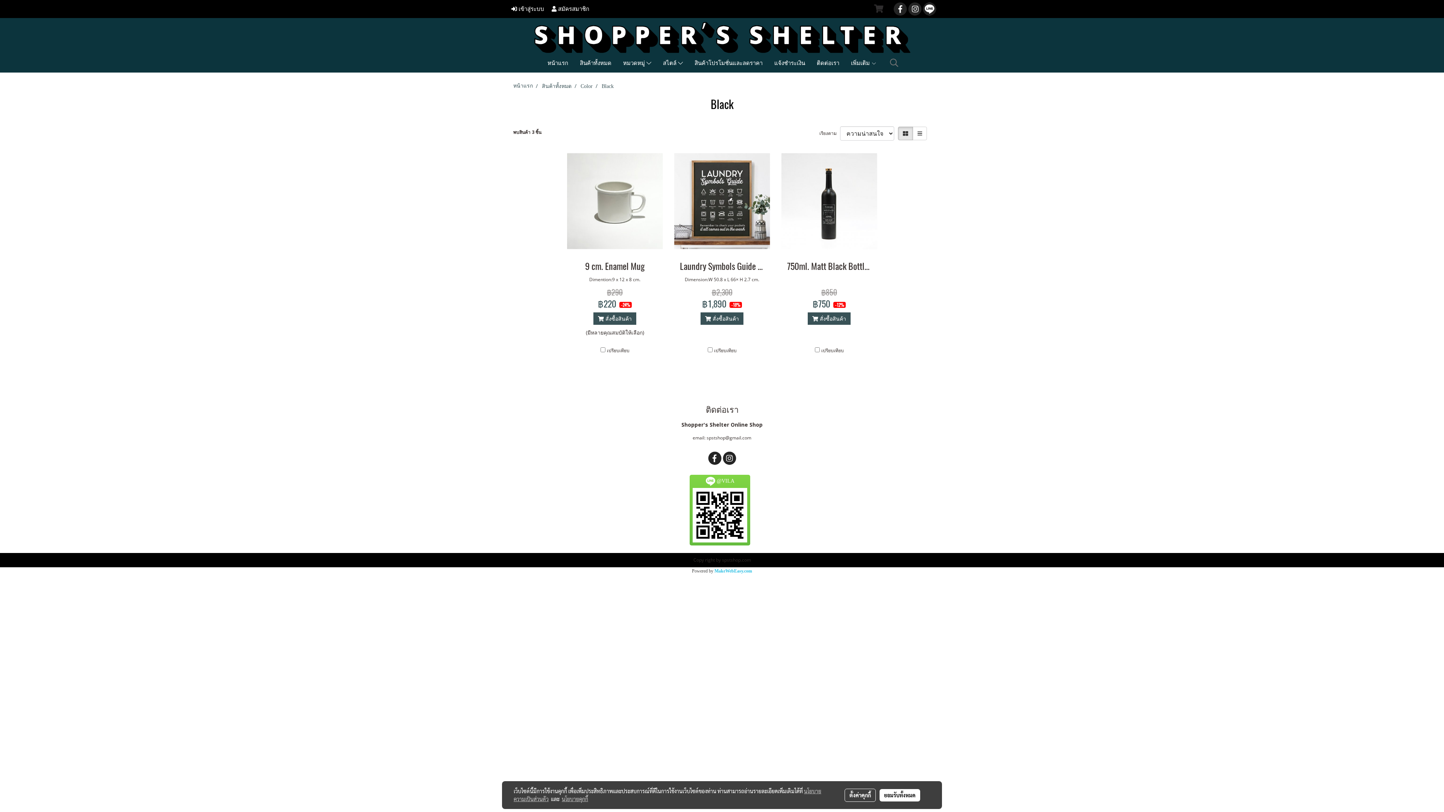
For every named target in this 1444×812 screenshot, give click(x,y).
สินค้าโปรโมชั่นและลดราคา (729, 63)
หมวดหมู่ (634, 63)
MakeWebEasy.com (733, 571)
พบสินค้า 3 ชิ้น (527, 132)
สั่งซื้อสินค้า (618, 318)
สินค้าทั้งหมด (595, 63)
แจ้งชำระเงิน (789, 63)
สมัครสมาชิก (573, 9)
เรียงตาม (829, 133)
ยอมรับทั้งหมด (900, 795)
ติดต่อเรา (828, 63)
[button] (894, 63)
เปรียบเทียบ (618, 350)
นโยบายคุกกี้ (575, 798)
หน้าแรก (558, 63)
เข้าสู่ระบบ (530, 9)
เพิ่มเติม (861, 63)
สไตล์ (670, 63)
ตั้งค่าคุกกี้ (860, 795)
